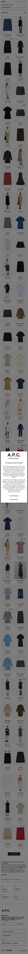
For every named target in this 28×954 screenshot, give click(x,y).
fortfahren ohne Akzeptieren (13, 458)
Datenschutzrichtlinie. (15, 491)
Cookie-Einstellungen (14, 495)
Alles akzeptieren (14, 499)
